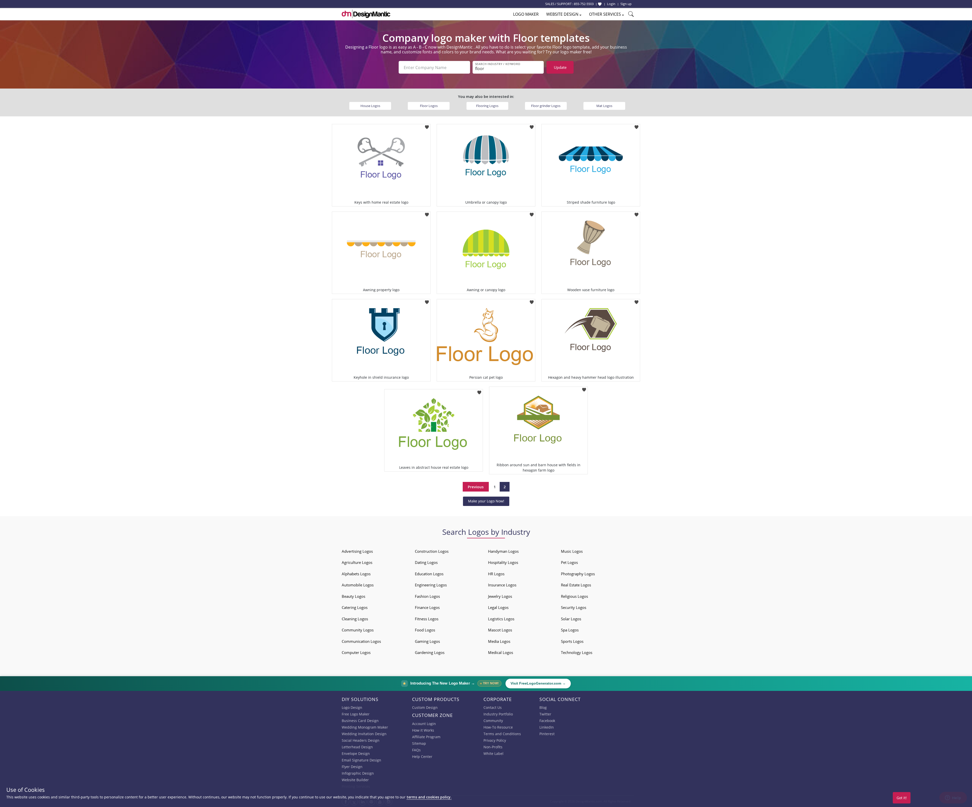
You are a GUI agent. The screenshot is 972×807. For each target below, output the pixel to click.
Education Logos (429, 573)
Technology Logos (576, 652)
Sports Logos (572, 641)
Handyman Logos (503, 551)
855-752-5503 (584, 4)
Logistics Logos (501, 618)
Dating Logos (426, 562)
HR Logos (496, 573)
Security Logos (573, 607)
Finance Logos (427, 607)
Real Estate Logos (576, 584)
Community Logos (358, 629)
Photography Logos (578, 573)
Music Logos (572, 551)
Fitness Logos (426, 618)
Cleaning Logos (355, 618)
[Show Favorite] (599, 4)
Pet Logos (569, 562)
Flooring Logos (487, 105)
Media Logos (499, 641)
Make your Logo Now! (486, 501)
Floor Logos (429, 105)
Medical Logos (500, 652)
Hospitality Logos (503, 562)
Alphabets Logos (356, 573)
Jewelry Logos (500, 596)
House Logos (370, 105)
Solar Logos (571, 618)
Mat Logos (604, 105)
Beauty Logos (353, 596)
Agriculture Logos (357, 562)
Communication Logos (361, 641)
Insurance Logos (502, 584)
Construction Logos (432, 551)
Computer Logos (356, 652)
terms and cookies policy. (429, 797)
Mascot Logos (500, 629)
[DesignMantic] (366, 14)
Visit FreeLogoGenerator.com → (538, 683)
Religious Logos (574, 596)
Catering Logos (355, 607)
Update (560, 67)
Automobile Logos (358, 584)
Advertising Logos (357, 551)
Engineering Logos (431, 584)
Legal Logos (498, 607)
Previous (476, 486)
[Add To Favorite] (426, 126)
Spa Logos (570, 629)
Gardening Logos (429, 652)
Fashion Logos (427, 596)
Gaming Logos (427, 641)
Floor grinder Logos (545, 105)
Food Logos (425, 629)
